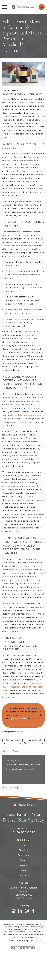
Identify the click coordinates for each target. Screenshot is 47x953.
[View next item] (16, 787)
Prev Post (15, 740)
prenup (8, 603)
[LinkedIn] (20, 911)
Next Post (32, 740)
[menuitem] (10, 940)
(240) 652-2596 (24, 832)
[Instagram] (27, 911)
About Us (23, 850)
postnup (19, 603)
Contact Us (23, 875)
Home (23, 845)
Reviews (23, 865)
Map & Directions (23, 898)
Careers (23, 870)
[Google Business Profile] (14, 911)
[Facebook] (33, 911)
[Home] (22, 7)
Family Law (23, 855)
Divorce (19, 731)
